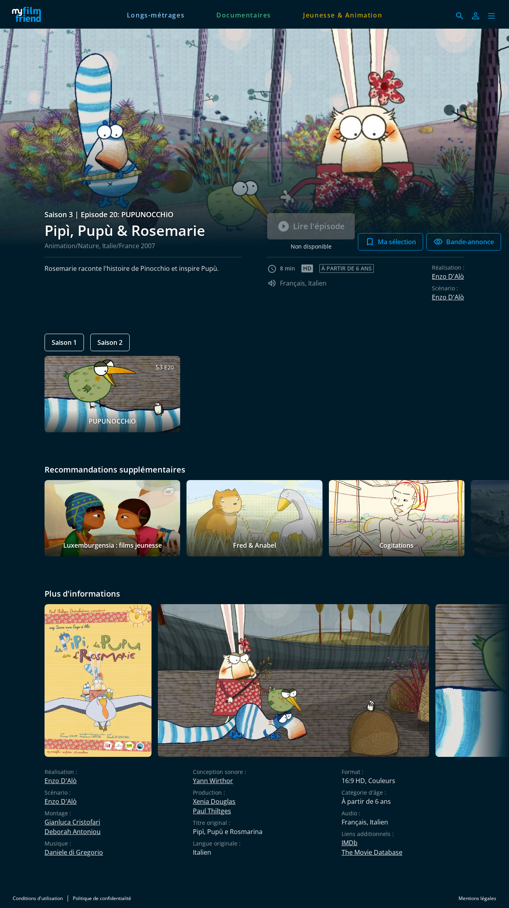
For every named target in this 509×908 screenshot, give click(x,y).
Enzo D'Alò (448, 276)
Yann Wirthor (213, 780)
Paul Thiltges (212, 811)
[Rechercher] (460, 16)
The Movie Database (372, 852)
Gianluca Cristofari (72, 822)
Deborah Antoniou (73, 831)
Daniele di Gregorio (74, 852)
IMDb (349, 842)
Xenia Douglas (214, 801)
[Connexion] (476, 16)
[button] (491, 16)
